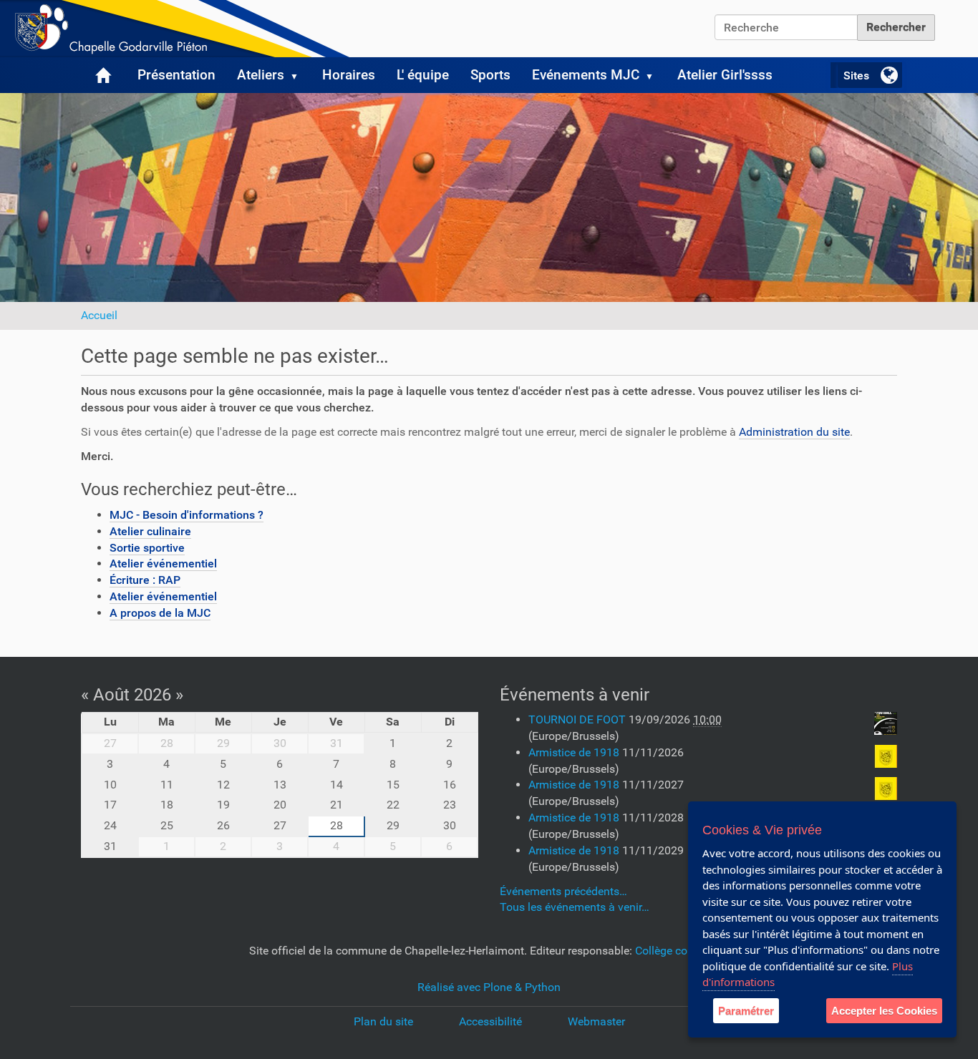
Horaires (348, 75)
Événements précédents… (563, 891)
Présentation (176, 75)
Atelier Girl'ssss (725, 75)
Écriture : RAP (145, 580)
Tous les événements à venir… (574, 907)
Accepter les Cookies (884, 1011)
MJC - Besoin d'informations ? (186, 515)
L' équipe (423, 75)
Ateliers (260, 75)
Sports (490, 75)
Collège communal (682, 950)
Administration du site (794, 432)
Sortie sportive (147, 548)
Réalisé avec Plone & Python (489, 987)
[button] (300, 75)
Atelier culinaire (150, 531)
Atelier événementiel (163, 563)
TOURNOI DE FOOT (578, 719)
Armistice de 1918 (575, 752)
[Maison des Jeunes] (179, 28)
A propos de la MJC (160, 613)
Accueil (99, 315)
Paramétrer (746, 1011)
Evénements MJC (585, 75)
